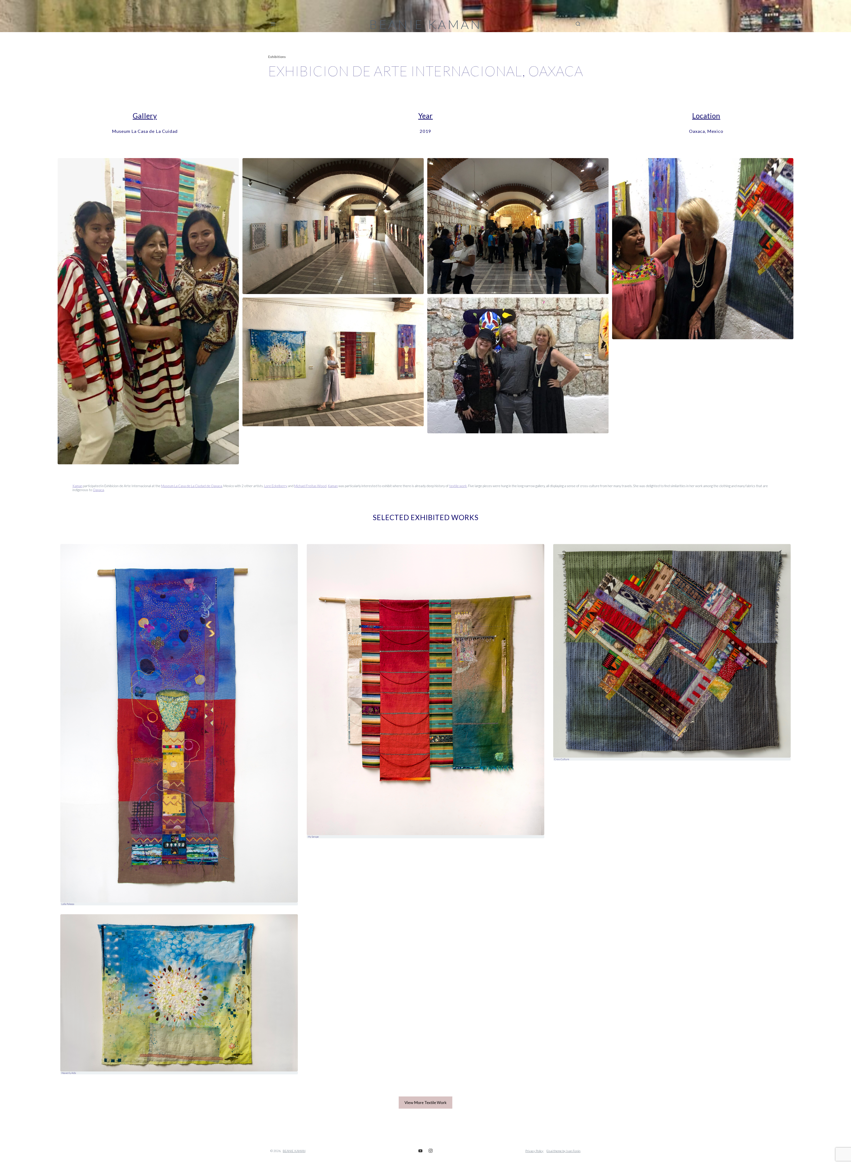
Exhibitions (277, 57)
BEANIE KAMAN (425, 24)
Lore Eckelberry (275, 486)
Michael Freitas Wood (310, 486)
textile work (458, 486)
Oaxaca (98, 490)
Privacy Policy (534, 1151)
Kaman (77, 486)
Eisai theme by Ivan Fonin (563, 1151)
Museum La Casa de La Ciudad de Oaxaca (191, 486)
